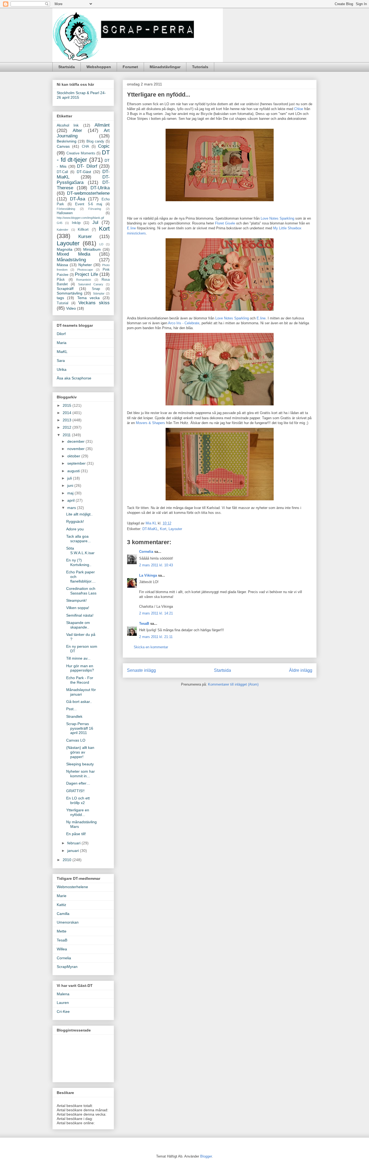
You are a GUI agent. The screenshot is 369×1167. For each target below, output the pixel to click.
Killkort (83, 230)
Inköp (76, 223)
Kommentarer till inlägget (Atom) (233, 684)
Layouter (175, 529)
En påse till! (76, 834)
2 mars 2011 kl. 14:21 (156, 613)
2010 (67, 860)
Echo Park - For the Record (79, 680)
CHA (85, 146)
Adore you (75, 529)
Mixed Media (73, 254)
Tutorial (62, 303)
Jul (95, 222)
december (76, 441)
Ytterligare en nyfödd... (77, 812)
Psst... (71, 709)
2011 (67, 435)
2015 (67, 405)
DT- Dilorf (87, 166)
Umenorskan (68, 922)
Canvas (63, 146)
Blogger (206, 1156)
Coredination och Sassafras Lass (81, 590)
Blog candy (95, 141)
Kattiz (61, 904)
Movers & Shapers (151, 423)
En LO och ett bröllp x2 (78, 800)
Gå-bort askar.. (79, 701)
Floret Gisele (225, 223)
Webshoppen (98, 67)
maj (71, 493)
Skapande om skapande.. (78, 624)
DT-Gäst (84, 172)
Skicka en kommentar (151, 647)
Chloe (299, 109)
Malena (63, 994)
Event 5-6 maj (88, 204)
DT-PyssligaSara (83, 179)
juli (70, 478)
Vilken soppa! (77, 608)
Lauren (63, 1002)
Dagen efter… (78, 783)
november (76, 449)
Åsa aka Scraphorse (74, 378)
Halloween (65, 213)
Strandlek (74, 716)
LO (101, 244)
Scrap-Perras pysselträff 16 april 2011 (79, 728)
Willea (62, 949)
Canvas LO (75, 740)
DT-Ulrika (100, 187)
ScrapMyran (67, 966)
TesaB (144, 623)
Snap (96, 289)
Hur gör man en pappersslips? (80, 668)
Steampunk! (76, 600)
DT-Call (62, 172)
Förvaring (94, 208)
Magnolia (64, 249)
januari (73, 850)
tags (60, 298)
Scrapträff (65, 288)
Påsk (61, 280)
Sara (61, 360)
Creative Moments (80, 153)
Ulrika (61, 369)
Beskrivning (66, 141)
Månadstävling (71, 259)
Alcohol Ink (68, 125)
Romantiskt (83, 279)
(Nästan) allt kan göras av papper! (80, 752)
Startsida (66, 67)
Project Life (86, 274)
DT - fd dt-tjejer (83, 156)
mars (72, 507)
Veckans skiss (94, 302)
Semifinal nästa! (79, 615)
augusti (74, 471)
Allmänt (102, 125)
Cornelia (146, 552)
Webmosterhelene (72, 887)
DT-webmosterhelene (88, 193)
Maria (61, 342)
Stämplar (99, 293)
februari (74, 843)
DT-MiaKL (150, 529)
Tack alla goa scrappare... (78, 538)
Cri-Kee (63, 1011)
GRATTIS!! (75, 791)
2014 (67, 413)
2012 (67, 427)
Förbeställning (66, 208)
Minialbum (92, 249)
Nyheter (85, 265)
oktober (74, 456)
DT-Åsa (77, 198)
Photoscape (85, 269)
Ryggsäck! (75, 521)
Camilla (63, 913)
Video (71, 308)
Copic (104, 146)
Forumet (130, 67)
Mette (61, 931)
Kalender (62, 229)
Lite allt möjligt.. (79, 514)
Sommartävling (69, 293)
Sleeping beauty (80, 764)
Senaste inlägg (141, 670)
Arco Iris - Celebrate (183, 323)
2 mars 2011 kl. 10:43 (156, 565)
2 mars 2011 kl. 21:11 (156, 637)
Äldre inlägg (300, 670)
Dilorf (61, 334)
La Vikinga (148, 575)
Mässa (62, 265)
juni (70, 485)
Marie (61, 896)
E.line (132, 228)
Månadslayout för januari (81, 691)
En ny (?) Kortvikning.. (78, 562)
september (77, 463)
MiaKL (62, 351)
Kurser (85, 236)
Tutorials (200, 67)
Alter (77, 130)
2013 (67, 420)
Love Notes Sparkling (277, 218)
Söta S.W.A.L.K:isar (80, 550)
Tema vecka (88, 298)
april (71, 500)
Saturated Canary (90, 284)
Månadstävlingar (165, 67)
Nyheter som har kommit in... (80, 773)
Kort (163, 529)
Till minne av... (78, 658)
